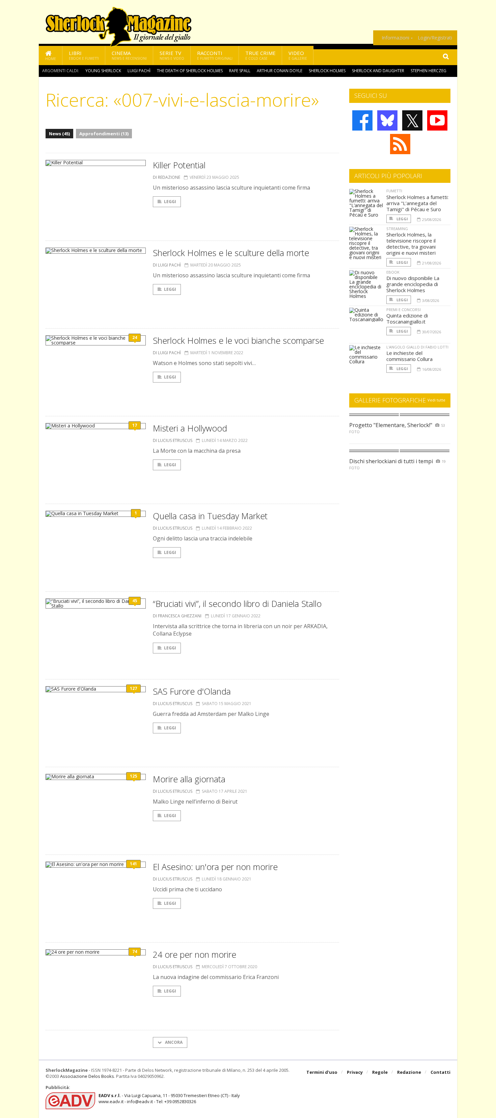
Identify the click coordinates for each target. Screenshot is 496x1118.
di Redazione (166, 177)
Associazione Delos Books (87, 1076)
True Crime (260, 55)
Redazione (409, 1072)
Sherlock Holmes (327, 71)
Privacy (355, 1072)
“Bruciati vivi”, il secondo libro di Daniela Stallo (237, 603)
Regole (380, 1072)
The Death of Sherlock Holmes (190, 71)
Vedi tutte (436, 399)
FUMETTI (394, 191)
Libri (84, 55)
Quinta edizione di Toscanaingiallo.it (407, 318)
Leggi (170, 201)
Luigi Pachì (139, 71)
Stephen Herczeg (428, 71)
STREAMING (397, 228)
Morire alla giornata (189, 779)
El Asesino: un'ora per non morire (215, 866)
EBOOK (392, 272)
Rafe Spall (239, 71)
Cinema (129, 55)
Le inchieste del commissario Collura (409, 356)
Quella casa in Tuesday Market (210, 516)
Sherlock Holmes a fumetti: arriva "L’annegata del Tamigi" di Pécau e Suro (417, 203)
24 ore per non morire (194, 954)
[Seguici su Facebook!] (362, 120)
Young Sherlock (103, 71)
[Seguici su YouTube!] (437, 120)
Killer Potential (179, 165)
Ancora (173, 1042)
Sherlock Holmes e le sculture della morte (231, 252)
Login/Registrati (435, 37)
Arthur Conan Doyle (279, 71)
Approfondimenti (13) (104, 134)
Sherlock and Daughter (378, 71)
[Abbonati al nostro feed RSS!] (400, 144)
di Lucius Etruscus (172, 440)
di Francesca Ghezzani (177, 616)
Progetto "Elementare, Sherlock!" (390, 425)
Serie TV (172, 55)
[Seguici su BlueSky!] (387, 120)
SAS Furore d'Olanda (192, 691)
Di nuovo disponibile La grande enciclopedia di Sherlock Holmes (412, 284)
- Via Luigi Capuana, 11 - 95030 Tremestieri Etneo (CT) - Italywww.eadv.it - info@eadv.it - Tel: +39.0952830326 (169, 1098)
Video (297, 55)
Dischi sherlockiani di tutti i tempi (391, 461)
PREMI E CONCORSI (403, 309)
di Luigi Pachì (167, 265)
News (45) (59, 134)
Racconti (214, 55)
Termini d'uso (321, 1072)
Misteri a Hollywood (190, 428)
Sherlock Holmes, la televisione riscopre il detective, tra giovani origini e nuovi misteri (411, 243)
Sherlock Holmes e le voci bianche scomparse (238, 340)
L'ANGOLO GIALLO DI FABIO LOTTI (417, 347)
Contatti (440, 1072)
